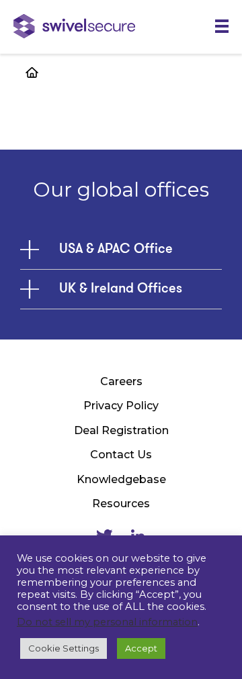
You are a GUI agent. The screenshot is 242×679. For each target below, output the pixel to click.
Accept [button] (141, 648)
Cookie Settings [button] (63, 648)
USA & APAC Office (116, 249)
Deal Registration (121, 430)
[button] (222, 26)
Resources (121, 503)
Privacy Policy (121, 405)
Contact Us (121, 454)
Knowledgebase (121, 479)
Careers (121, 381)
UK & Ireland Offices (120, 289)
